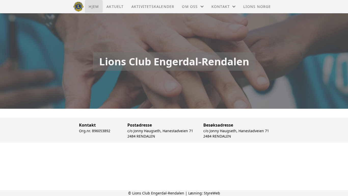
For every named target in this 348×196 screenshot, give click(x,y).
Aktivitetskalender (153, 6)
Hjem (94, 6)
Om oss (190, 6)
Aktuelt (115, 6)
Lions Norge (257, 6)
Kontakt (220, 6)
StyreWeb (212, 193)
